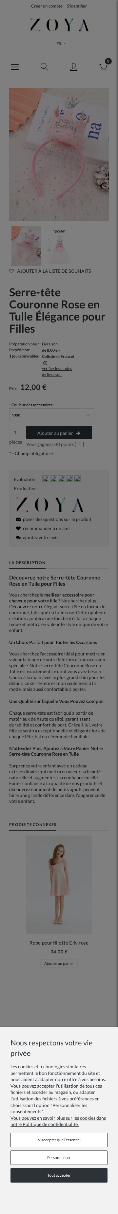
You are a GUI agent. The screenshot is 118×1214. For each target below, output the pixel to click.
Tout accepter (59, 1175)
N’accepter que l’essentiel (59, 1139)
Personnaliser (59, 1157)
